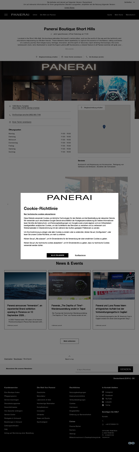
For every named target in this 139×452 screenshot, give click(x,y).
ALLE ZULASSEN (57, 255)
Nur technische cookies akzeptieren (39, 214)
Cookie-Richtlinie (42, 234)
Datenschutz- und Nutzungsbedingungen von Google (57, 223)
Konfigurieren (80, 255)
